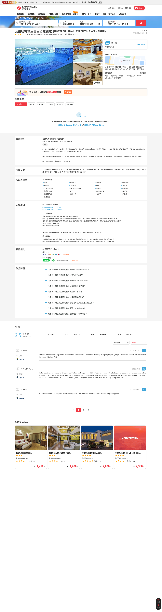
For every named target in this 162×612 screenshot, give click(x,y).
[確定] (141, 23)
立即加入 (83, 2)
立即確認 (50, 104)
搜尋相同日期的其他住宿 (94, 125)
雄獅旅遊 (18, 18)
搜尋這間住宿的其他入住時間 (69, 125)
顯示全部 (143, 73)
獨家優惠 (70, 104)
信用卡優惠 (65, 254)
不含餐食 (40, 104)
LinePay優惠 (74, 260)
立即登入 (68, 92)
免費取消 (60, 104)
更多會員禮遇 (92, 2)
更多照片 (98, 83)
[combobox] (21, 104)
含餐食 (31, 104)
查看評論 (140, 44)
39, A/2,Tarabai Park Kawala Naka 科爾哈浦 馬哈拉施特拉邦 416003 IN (53, 34)
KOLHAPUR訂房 (28, 18)
